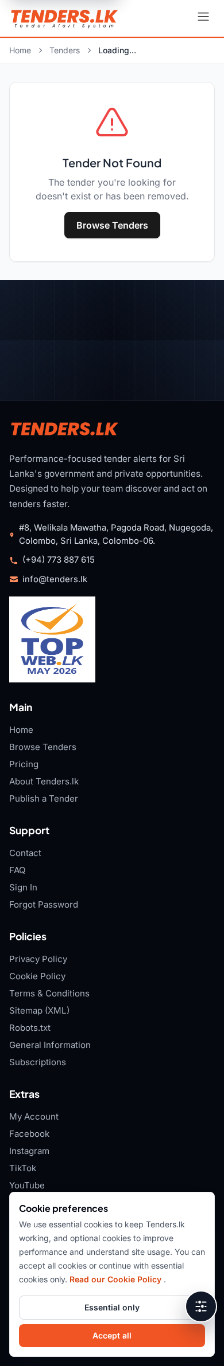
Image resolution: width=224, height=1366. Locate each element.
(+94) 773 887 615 (58, 560)
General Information (50, 1044)
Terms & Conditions (49, 993)
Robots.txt (30, 1027)
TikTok (22, 1168)
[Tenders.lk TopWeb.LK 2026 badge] (52, 639)
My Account (34, 1116)
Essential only (112, 1307)
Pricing (23, 764)
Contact (25, 852)
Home (20, 50)
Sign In (23, 887)
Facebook (29, 1133)
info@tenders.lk (54, 579)
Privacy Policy (38, 958)
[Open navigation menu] (203, 18)
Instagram (29, 1150)
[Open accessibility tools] (201, 1306)
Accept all (112, 1335)
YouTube (27, 1185)
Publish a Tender (43, 798)
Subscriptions (37, 1062)
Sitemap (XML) (39, 1010)
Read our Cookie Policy (116, 1279)
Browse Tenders (112, 225)
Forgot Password (43, 904)
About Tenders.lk (44, 781)
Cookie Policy (37, 976)
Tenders (64, 50)
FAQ (17, 870)
